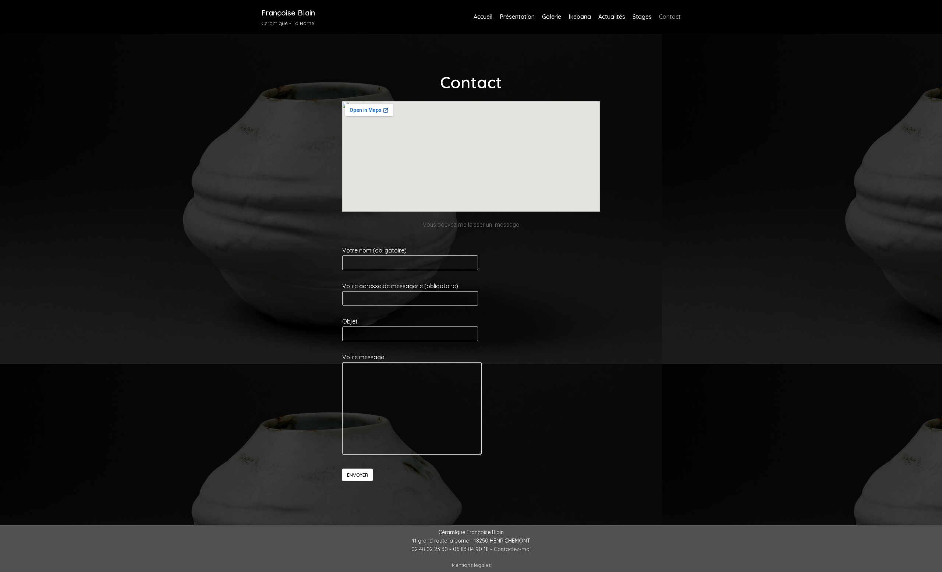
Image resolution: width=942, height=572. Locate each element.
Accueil (483, 16)
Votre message (363, 357)
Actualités (611, 16)
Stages (642, 16)
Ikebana (580, 16)
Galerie (551, 16)
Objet (350, 321)
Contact (670, 16)
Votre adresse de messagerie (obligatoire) (400, 286)
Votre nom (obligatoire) (374, 250)
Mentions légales (471, 565)
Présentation (517, 16)
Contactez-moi (512, 549)
